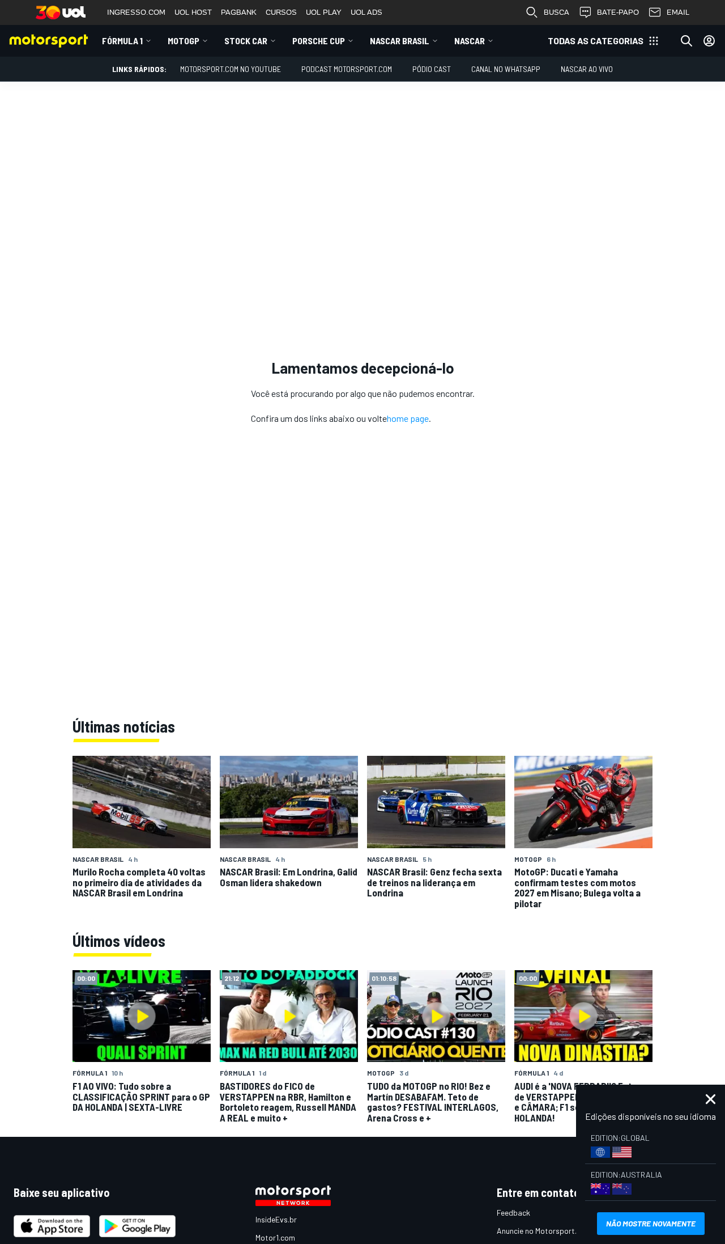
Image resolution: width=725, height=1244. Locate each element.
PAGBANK (239, 12)
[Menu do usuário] (709, 40)
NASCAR (469, 40)
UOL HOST (193, 12)
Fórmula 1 (122, 40)
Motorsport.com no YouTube (230, 69)
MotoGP (183, 40)
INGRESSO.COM (136, 12)
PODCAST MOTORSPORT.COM (346, 69)
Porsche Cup (318, 40)
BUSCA (556, 12)
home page (408, 418)
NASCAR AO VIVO (587, 69)
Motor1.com (275, 1237)
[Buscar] (686, 40)
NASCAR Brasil (399, 40)
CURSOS (281, 12)
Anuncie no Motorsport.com (544, 1230)
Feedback (513, 1212)
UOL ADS (366, 12)
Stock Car (245, 40)
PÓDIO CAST (431, 69)
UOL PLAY (324, 12)
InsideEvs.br (276, 1219)
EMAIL (678, 12)
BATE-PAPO (618, 12)
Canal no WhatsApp (505, 69)
